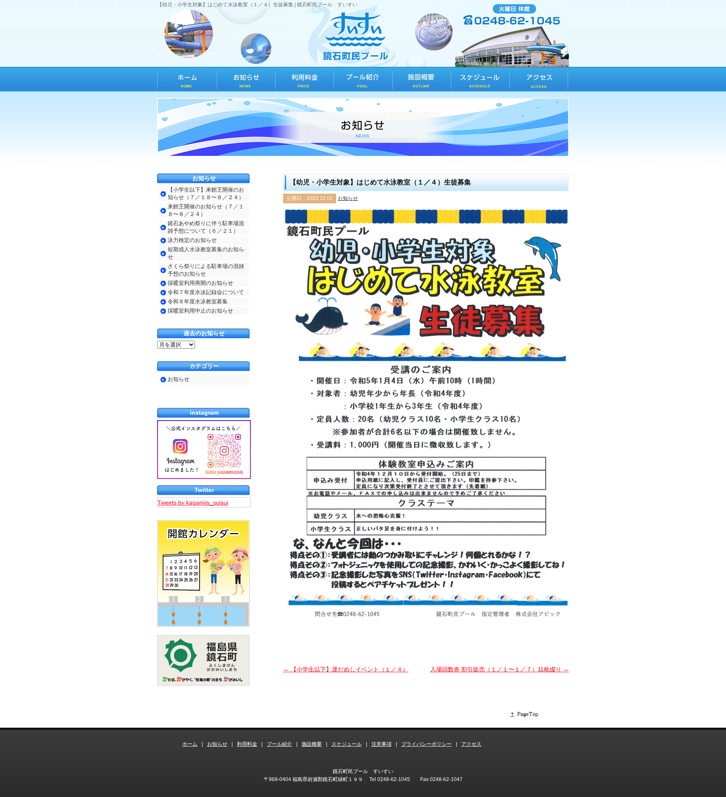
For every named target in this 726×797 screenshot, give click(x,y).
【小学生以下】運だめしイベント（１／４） (345, 669)
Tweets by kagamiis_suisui (193, 502)
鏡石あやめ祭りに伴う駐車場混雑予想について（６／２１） (206, 227)
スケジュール (346, 744)
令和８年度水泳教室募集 (198, 301)
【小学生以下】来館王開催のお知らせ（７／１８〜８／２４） (206, 193)
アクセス (471, 744)
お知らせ (348, 198)
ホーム (189, 744)
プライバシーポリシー (426, 744)
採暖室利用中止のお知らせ (200, 311)
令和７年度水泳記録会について (206, 292)
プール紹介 (279, 744)
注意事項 (381, 744)
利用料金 (247, 744)
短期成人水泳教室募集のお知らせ (206, 253)
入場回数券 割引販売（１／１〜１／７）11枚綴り (499, 669)
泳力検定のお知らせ (192, 240)
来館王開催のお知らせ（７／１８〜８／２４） (206, 210)
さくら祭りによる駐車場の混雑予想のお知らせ (206, 270)
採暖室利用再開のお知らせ (200, 283)
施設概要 (312, 744)
